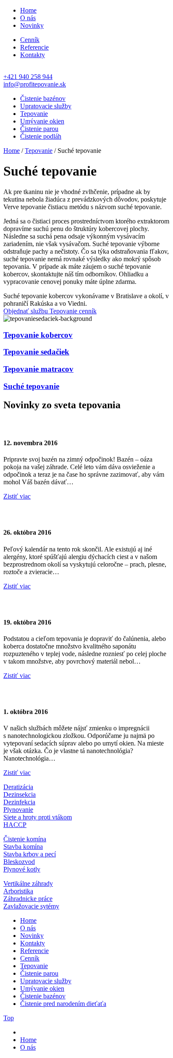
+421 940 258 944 (27, 76)
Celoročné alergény (45, 514)
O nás (28, 17)
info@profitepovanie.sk (34, 84)
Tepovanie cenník (73, 311)
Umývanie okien (42, 121)
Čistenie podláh (40, 136)
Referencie (34, 47)
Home (28, 10)
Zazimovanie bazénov (50, 424)
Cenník (29, 39)
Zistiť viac (17, 496)
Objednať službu (26, 311)
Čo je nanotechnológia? (53, 693)
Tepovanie (34, 113)
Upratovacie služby (45, 106)
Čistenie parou (39, 128)
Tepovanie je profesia (49, 603)
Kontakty (32, 54)
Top (8, 1017)
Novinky (32, 25)
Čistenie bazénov (43, 98)
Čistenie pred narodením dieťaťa (63, 1003)
